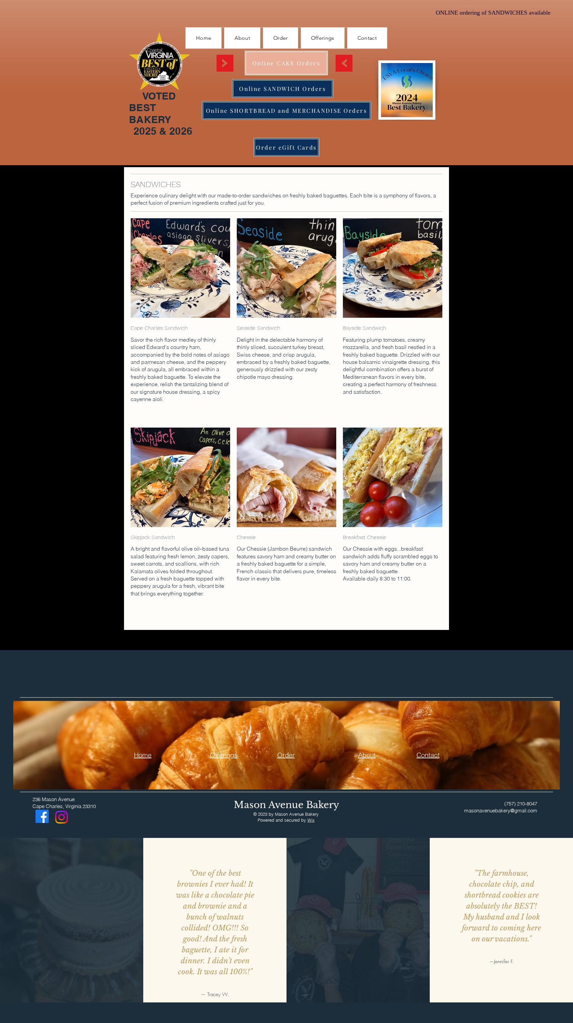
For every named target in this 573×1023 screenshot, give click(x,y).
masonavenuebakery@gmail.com (500, 810)
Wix (311, 820)
